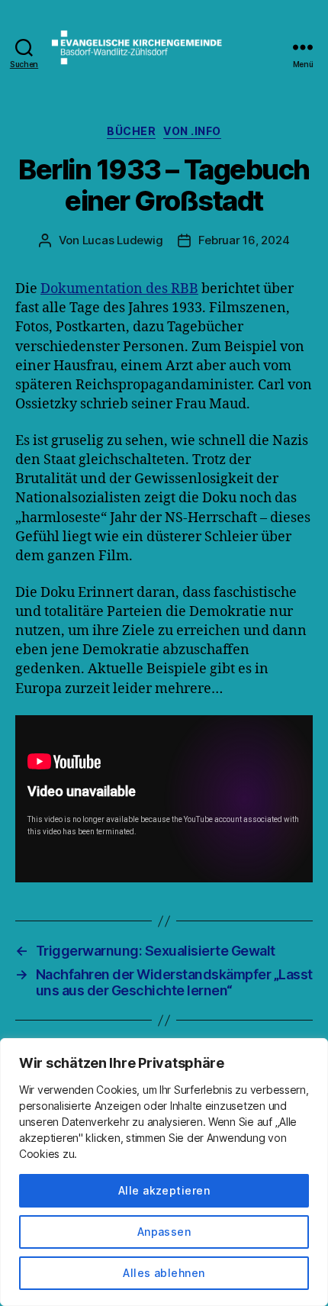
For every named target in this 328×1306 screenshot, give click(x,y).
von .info (192, 130)
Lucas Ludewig (122, 240)
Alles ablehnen (164, 1272)
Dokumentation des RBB (119, 289)
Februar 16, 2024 (243, 240)
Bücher (131, 130)
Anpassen (164, 1231)
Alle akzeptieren (164, 1190)
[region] (164, 1172)
